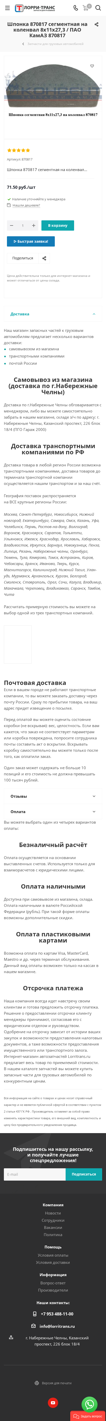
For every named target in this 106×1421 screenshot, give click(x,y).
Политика (53, 1234)
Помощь (53, 1246)
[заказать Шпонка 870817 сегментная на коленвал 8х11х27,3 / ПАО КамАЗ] (53, 93)
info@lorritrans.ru (57, 1326)
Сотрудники (53, 1220)
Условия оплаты (53, 1255)
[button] (87, 1416)
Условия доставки (53, 1262)
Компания (53, 1204)
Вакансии (53, 1227)
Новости (53, 1213)
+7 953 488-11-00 (57, 1314)
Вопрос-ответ (53, 1282)
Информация (53, 1274)
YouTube (53, 1403)
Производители (53, 1290)
